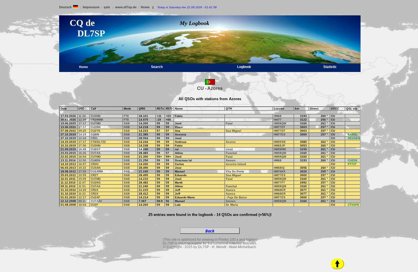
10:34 (82, 138)
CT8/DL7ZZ (98, 141)
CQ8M (95, 134)
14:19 (82, 134)
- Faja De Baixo (236, 197)
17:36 (82, 145)
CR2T (94, 175)
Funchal (231, 152)
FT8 (126, 116)
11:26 (82, 116)
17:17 (82, 123)
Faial (229, 123)
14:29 (82, 189)
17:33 (82, 171)
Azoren (230, 160)
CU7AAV (96, 201)
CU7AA (95, 152)
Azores (230, 189)
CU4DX (95, 160)
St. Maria (232, 204)
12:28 (82, 119)
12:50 (82, 160)
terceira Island (236, 164)
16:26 (82, 152)
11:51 (82, 186)
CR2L (94, 138)
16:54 (82, 156)
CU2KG (96, 182)
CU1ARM (97, 171)
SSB (127, 123)
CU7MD (96, 123)
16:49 (82, 149)
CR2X (94, 189)
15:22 (82, 167)
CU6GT (95, 149)
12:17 (82, 197)
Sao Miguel (233, 130)
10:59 (82, 175)
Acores (231, 141)
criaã (229, 149)
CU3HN (95, 116)
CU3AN (95, 167)
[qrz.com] (347, 116)
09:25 (82, 130)
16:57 (82, 164)
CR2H (94, 164)
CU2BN (95, 127)
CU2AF (95, 197)
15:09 (82, 178)
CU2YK (95, 130)
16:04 (82, 204)
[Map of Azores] (210, 83)
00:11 (82, 201)
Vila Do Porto (235, 171)
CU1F (94, 204)
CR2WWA (97, 119)
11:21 (82, 193)
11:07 (82, 182)
